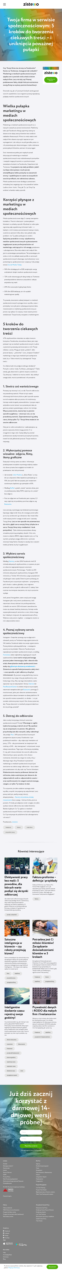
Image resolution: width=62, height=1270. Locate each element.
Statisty (11, 561)
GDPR (4, 1174)
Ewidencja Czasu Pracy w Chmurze (45, 1210)
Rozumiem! (52, 1267)
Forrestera (6, 655)
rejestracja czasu (11, 1062)
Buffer (12, 488)
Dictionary (5, 1257)
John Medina (17, 475)
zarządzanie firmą (11, 982)
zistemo (15, 822)
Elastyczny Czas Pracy (41, 1207)
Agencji (38, 1163)
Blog (4, 1259)
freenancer (9, 1048)
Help (4, 1252)
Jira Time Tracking (40, 1187)
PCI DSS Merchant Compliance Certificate (14, 1187)
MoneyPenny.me (7, 1183)
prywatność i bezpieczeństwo (42, 1037)
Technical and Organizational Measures (13, 1181)
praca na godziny (11, 1057)
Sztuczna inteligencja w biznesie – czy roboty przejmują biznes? (15, 946)
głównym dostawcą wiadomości (22, 666)
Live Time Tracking (41, 1214)
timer (22, 1070)
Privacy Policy (6, 1176)
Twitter (6, 1235)
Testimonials (6, 1168)
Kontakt (5, 1163)
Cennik (5, 1170)
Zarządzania (39, 1170)
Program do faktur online (9, 1212)
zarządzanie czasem (12, 1075)
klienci (19, 827)
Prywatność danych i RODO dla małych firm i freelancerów (44, 1011)
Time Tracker (39, 1220)
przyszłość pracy (10, 832)
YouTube (7, 1237)
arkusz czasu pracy (11, 1039)
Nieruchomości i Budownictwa (44, 1172)
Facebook (7, 1231)
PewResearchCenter (10, 687)
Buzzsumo (7, 504)
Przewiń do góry (7, 1196)
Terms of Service (7, 1172)
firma (8, 973)
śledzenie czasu (11, 1070)
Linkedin (7, 1233)
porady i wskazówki (12, 914)
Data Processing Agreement (10, 1179)
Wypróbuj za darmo (51, 79)
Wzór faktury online (8, 1216)
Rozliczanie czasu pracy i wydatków (45, 1216)
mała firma (29, 827)
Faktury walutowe (7, 1207)
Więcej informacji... (14, 1267)
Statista (31, 684)
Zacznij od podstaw (21, 797)
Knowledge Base (7, 1254)
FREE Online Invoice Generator (11, 1210)
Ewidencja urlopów (41, 1212)
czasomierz (10, 1044)
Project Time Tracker (41, 1189)
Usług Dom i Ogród (41, 1176)
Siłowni (38, 1174)
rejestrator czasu (11, 1066)
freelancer (8, 827)
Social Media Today (15, 265)
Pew (12, 735)
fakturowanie (21, 1044)
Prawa (37, 1168)
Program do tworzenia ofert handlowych (13, 1214)
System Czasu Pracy (41, 1218)
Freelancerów (39, 1179)
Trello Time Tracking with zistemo (44, 1194)
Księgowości (39, 1181)
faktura (36, 899)
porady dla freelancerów (13, 1053)
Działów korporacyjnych (42, 1166)
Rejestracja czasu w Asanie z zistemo (45, 1192)
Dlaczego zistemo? (8, 1166)
